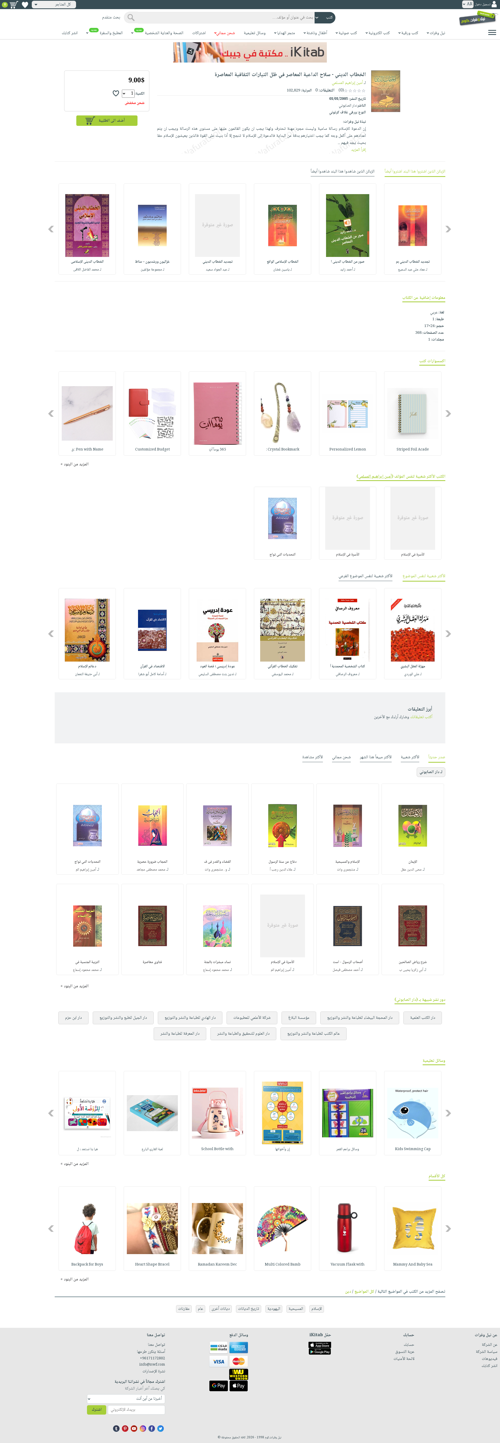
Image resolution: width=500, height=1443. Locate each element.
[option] (412, 229)
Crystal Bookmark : (282, 450)
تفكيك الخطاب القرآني (282, 666)
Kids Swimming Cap (413, 1149)
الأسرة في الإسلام (412, 555)
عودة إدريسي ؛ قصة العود (217, 666)
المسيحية (296, 1308)
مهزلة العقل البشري (413, 666)
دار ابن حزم (73, 1017)
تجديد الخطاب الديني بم (413, 262)
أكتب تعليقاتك (421, 717)
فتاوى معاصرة (152, 962)
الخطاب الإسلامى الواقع (282, 262)
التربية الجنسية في (87, 962)
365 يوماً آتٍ (217, 450)
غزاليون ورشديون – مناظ (152, 262)
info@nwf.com (152, 1365)
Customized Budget (152, 450)
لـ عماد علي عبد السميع (412, 270)
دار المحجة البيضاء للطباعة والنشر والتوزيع (359, 1017)
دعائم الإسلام (87, 666)
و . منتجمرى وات (216, 870)
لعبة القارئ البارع (152, 1149)
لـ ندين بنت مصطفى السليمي (217, 674)
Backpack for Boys (87, 1265)
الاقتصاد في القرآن (152, 666)
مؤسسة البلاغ (298, 1017)
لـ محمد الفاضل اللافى (87, 270)
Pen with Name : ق (87, 450)
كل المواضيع (364, 1291)
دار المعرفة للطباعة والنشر (179, 1033)
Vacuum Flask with (348, 1265)
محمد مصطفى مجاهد (150, 870)
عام (200, 1308)
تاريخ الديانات (248, 1308)
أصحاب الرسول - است (348, 962)
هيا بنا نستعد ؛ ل (87, 1149)
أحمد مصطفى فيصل (346, 970)
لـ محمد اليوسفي (282, 674)
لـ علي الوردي (413, 674)
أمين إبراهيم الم (86, 870)
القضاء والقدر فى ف (217, 862)
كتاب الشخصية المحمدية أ (347, 666)
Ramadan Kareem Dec (217, 1265)
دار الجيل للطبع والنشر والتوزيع (123, 1017)
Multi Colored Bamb (283, 1265)
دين (348, 1291)
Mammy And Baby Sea (413, 1265)
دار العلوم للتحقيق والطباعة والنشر (243, 1033)
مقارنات (184, 1308)
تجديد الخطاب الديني (218, 262)
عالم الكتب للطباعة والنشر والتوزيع (313, 1033)
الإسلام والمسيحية (347, 862)
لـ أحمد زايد (347, 270)
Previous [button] (448, 229)
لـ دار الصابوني (431, 772)
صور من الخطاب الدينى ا (347, 262)
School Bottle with (217, 1149)
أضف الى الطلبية (112, 120)
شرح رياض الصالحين (413, 962)
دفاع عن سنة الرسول (282, 862)
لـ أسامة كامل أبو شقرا (152, 674)
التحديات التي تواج (283, 555)
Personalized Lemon (347, 450)
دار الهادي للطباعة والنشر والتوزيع (190, 1017)
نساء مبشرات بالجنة (217, 962)
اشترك (97, 1409)
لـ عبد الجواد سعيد (217, 270)
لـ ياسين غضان (282, 270)
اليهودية (273, 1308)
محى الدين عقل (411, 870)
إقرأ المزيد (358, 149)
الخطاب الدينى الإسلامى (87, 262)
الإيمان (412, 862)
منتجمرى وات (346, 870)
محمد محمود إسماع (216, 970)
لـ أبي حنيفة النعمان (87, 674)
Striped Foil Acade (413, 450)
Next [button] (51, 229)
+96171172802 (152, 1358)
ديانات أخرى (220, 1308)
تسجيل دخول (482, 4)
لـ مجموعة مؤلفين (152, 270)
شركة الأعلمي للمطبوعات (252, 1017)
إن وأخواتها (282, 1149)
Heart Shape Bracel (152, 1265)
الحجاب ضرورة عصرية (152, 862)
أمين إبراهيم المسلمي (347, 83)
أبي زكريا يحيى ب (411, 970)
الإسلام (316, 1308)
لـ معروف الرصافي (348, 674)
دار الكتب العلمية (422, 1017)
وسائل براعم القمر (347, 1149)
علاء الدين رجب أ (281, 870)
